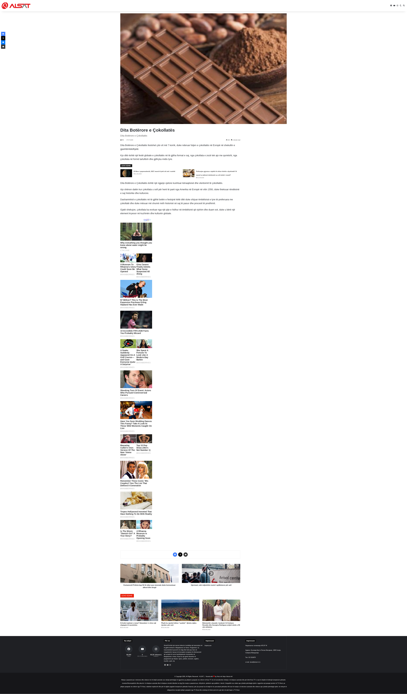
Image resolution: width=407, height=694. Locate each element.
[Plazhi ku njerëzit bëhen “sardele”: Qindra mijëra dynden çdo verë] (180, 610)
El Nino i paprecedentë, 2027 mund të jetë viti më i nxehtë (154, 171)
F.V (123, 140)
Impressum (208, 645)
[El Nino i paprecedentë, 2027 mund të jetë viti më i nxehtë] (126, 173)
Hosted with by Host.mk (214, 676)
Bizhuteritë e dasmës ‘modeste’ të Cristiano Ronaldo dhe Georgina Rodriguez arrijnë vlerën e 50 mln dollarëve (221, 625)
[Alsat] (16, 5)
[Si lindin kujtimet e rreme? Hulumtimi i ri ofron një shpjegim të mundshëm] (139, 610)
